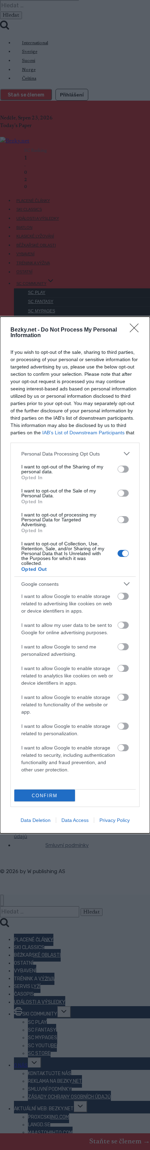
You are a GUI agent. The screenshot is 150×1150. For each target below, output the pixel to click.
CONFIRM (45, 795)
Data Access (75, 820)
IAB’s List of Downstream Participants (83, 432)
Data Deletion (36, 820)
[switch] (123, 469)
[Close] (136, 330)
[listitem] (75, 453)
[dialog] (75, 575)
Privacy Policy (114, 820)
